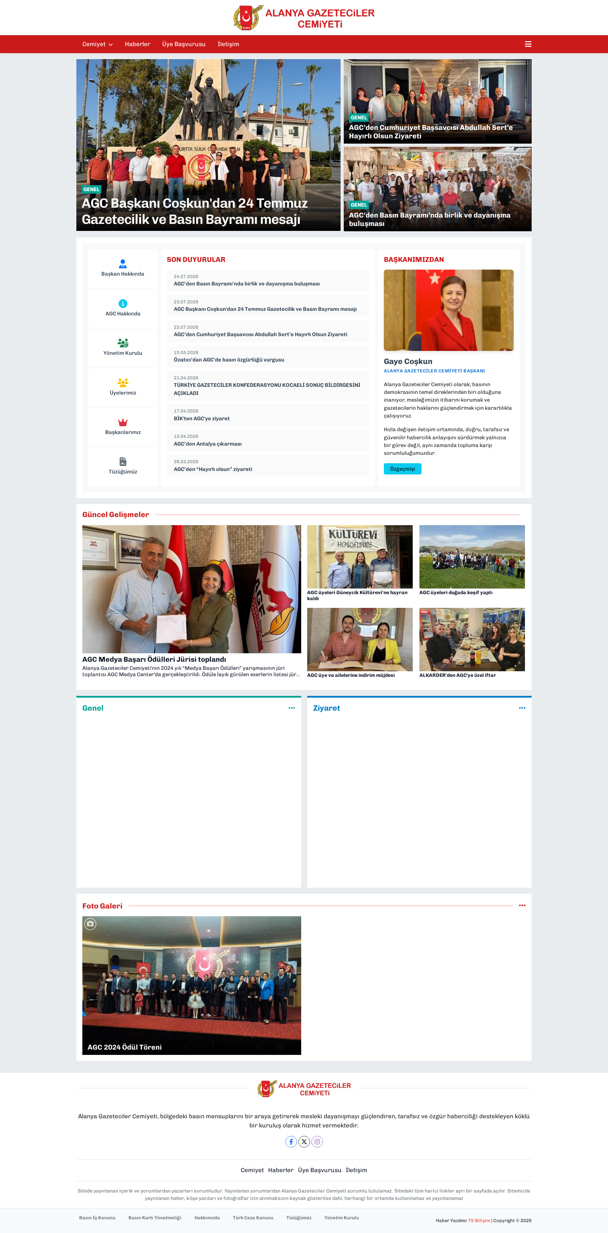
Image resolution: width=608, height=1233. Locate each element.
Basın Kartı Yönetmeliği (155, 1217)
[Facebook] (291, 1141)
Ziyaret (326, 708)
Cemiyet (94, 44)
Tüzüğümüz (298, 1217)
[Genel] (292, 707)
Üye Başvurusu (184, 44)
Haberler (137, 44)
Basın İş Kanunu (97, 1217)
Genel (92, 708)
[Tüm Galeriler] (522, 905)
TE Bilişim (479, 1220)
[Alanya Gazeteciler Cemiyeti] (304, 17)
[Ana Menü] (528, 44)
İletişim (228, 44)
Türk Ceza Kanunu (253, 1217)
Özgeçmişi (402, 469)
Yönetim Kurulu (341, 1217)
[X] (304, 1141)
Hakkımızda (207, 1217)
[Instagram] (317, 1141)
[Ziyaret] (522, 707)
